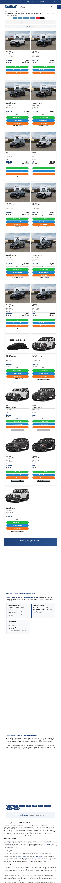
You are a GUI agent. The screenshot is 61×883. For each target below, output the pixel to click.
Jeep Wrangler (33, 858)
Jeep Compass (9, 855)
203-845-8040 (20, 125)
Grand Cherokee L (39, 856)
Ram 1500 (46, 867)
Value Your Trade (17, 72)
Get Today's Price (17, 66)
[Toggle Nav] (59, 7)
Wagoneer (52, 859)
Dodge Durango (47, 844)
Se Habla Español (51, 1)
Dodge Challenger (8, 842)
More (16, 114)
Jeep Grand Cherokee (21, 856)
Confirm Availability (17, 69)
